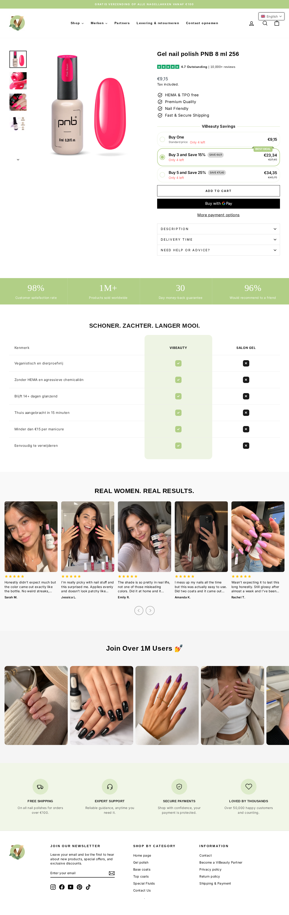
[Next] (150, 610)
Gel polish (140, 862)
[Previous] (138, 610)
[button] (218, 139)
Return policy (209, 876)
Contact (205, 855)
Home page (142, 855)
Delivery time (177, 239)
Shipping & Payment (215, 883)
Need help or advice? (185, 250)
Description (175, 229)
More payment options (218, 215)
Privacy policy (210, 869)
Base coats (141, 869)
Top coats (141, 876)
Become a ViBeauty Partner (220, 862)
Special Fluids (144, 883)
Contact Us (142, 890)
